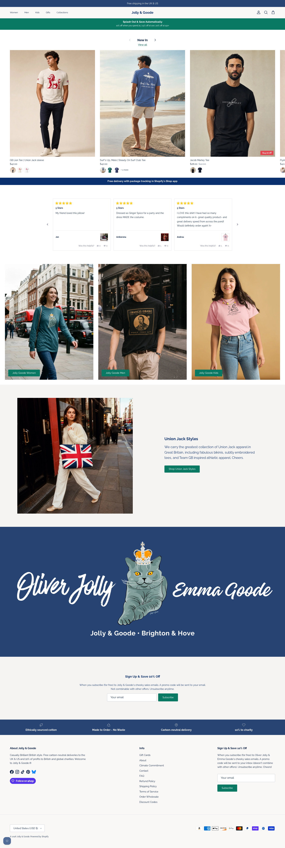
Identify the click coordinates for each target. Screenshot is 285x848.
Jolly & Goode (23, 836)
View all (142, 44)
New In (142, 40)
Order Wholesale (149, 796)
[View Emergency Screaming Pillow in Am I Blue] (104, 237)
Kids (37, 12)
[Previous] (47, 224)
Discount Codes (148, 802)
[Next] (237, 224)
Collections (62, 12)
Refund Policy (147, 781)
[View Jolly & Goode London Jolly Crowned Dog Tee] (225, 237)
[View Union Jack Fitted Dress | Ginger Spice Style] (165, 237)
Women (14, 12)
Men (26, 12)
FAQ (141, 775)
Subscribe (168, 697)
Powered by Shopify (39, 836)
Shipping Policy (148, 786)
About (142, 760)
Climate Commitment (151, 765)
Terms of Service (148, 791)
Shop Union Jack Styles (182, 468)
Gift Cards (144, 755)
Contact (143, 770)
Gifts (48, 12)
